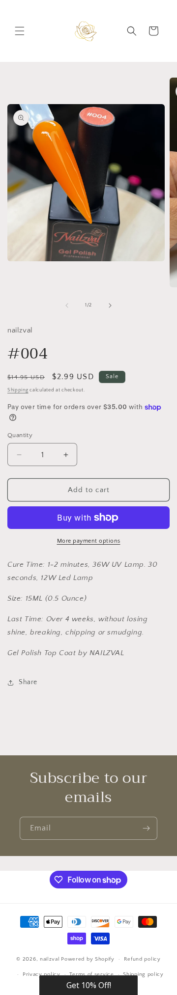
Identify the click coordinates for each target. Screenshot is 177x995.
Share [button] (28, 682)
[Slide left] (67, 305)
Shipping (18, 390)
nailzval (50, 959)
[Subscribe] (146, 828)
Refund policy (142, 959)
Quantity (19, 435)
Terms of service (91, 974)
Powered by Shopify (88, 959)
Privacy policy (41, 974)
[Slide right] (110, 305)
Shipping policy (143, 974)
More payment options (88, 541)
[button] (19, 31)
